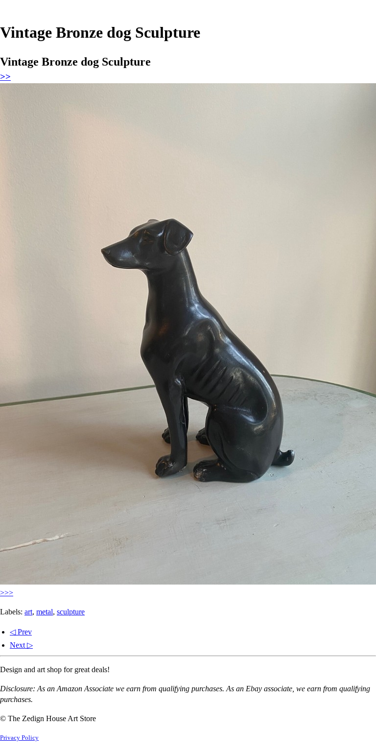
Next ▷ (21, 645)
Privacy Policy (19, 737)
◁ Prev (21, 632)
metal (44, 612)
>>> (6, 592)
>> (5, 76)
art (28, 612)
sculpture (71, 612)
